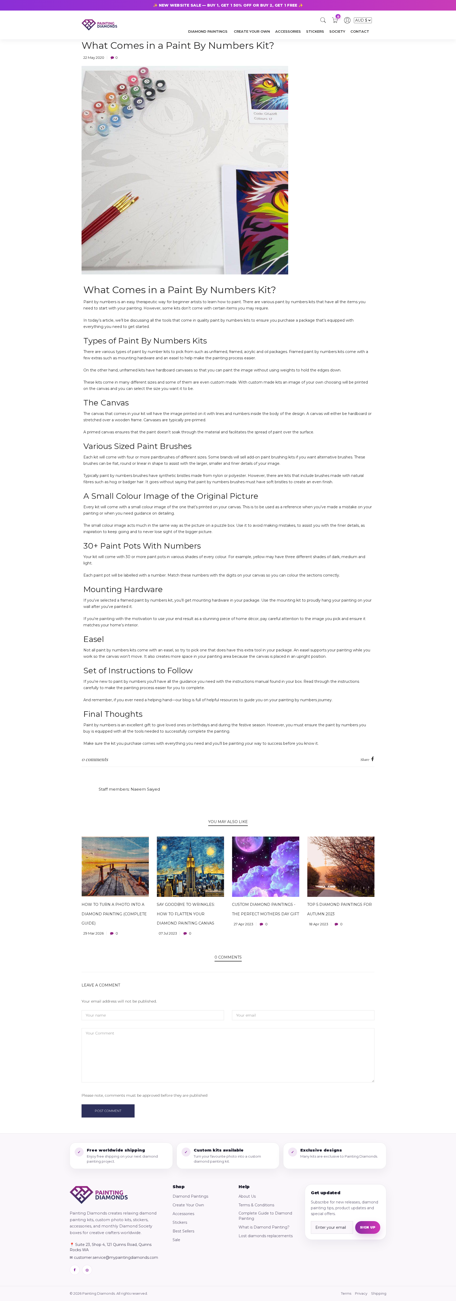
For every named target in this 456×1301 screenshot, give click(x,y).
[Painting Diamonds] (99, 1195)
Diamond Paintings (190, 1196)
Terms (346, 1293)
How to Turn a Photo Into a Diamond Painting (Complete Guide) (114, 913)
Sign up (368, 1227)
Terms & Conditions (256, 1205)
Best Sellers (183, 1231)
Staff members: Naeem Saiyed (129, 789)
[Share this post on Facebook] (372, 759)
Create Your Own (188, 1205)
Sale (176, 1239)
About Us (247, 1196)
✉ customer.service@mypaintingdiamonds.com (114, 1257)
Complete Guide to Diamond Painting (265, 1216)
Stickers (180, 1222)
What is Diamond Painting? (264, 1227)
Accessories (183, 1213)
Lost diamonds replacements (266, 1236)
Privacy (361, 1293)
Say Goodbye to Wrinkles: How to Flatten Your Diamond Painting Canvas (186, 913)
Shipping (378, 1293)
